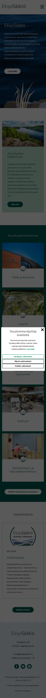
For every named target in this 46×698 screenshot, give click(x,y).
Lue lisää (30, 349)
